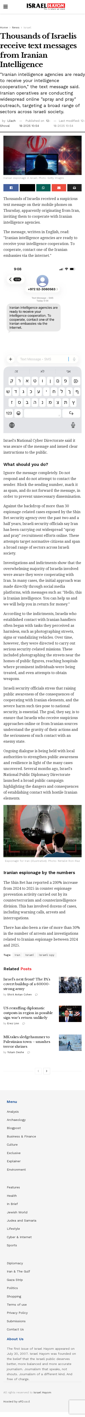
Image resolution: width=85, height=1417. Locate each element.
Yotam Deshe (15, 1052)
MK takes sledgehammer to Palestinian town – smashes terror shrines (26, 1042)
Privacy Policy (17, 1313)
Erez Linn (13, 1023)
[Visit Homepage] (45, 6)
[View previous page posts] (38, 1071)
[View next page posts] (46, 1071)
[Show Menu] (5, 7)
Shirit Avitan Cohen (19, 994)
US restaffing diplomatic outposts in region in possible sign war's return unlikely (28, 1013)
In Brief (12, 1204)
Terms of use (17, 1304)
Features (13, 1187)
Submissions (16, 1321)
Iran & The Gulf (18, 1271)
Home (4, 27)
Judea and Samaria (21, 1220)
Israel (27, 27)
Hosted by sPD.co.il (16, 1401)
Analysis (13, 1111)
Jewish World (17, 1212)
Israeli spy (46, 955)
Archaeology (16, 1120)
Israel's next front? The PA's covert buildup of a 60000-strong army (26, 984)
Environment (16, 1169)
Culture (12, 1144)
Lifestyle (13, 1228)
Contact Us (15, 1329)
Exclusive (14, 1153)
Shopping (14, 1296)
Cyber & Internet (19, 1237)
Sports (12, 1245)
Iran (17, 955)
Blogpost (14, 1128)
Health (12, 1195)
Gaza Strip (15, 1280)
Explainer (14, 1161)
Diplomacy (15, 1263)
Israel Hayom (42, 1392)
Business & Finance (21, 1136)
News (15, 27)
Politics (12, 1288)
